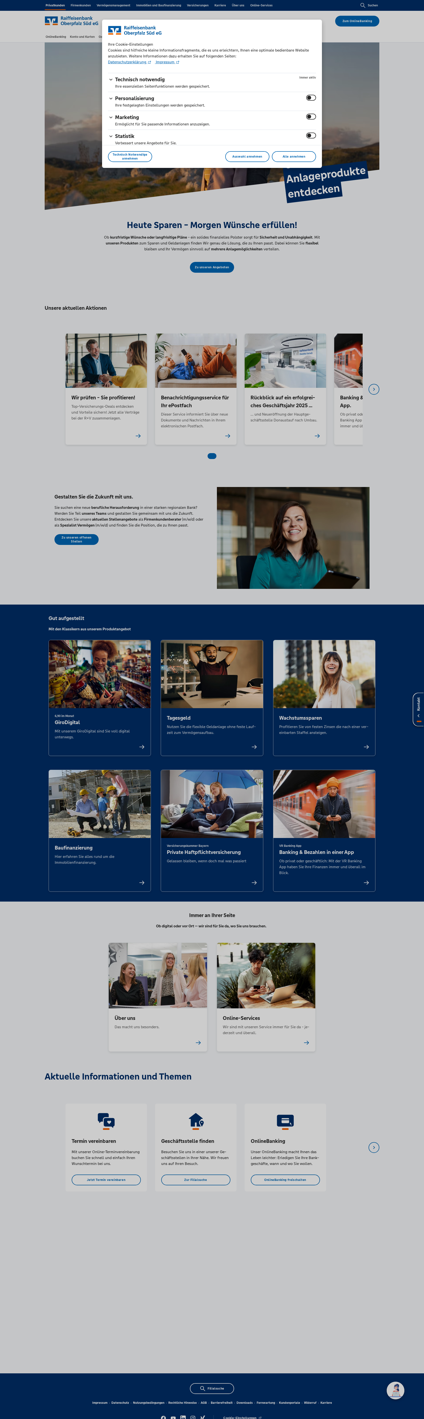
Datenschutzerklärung (127, 62)
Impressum (165, 62)
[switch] (311, 98)
